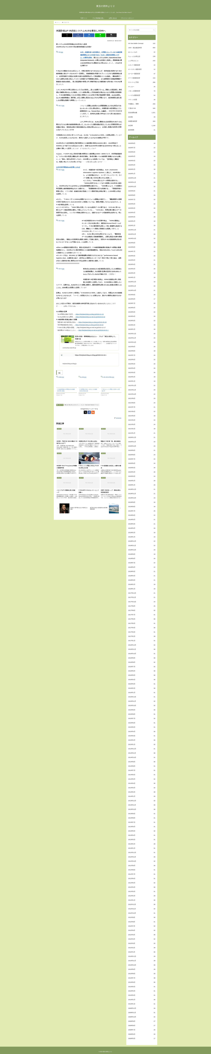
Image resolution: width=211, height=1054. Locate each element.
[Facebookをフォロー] (89, 412)
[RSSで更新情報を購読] (93, 412)
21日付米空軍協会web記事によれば (68, 167)
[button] (111, 35)
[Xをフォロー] (85, 412)
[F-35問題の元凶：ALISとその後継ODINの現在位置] (89, 382)
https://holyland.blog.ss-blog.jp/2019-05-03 (92, 322)
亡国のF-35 (60, 404)
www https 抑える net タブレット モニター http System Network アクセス (82, 404)
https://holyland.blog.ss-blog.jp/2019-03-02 (89, 325)
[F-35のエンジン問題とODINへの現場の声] (111, 382)
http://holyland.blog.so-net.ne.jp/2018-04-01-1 (93, 330)
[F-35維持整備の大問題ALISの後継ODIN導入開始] (66, 382)
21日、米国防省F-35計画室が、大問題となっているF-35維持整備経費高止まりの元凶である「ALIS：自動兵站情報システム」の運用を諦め (101, 54)
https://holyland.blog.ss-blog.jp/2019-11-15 (90, 314)
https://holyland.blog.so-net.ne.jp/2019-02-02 (90, 317)
